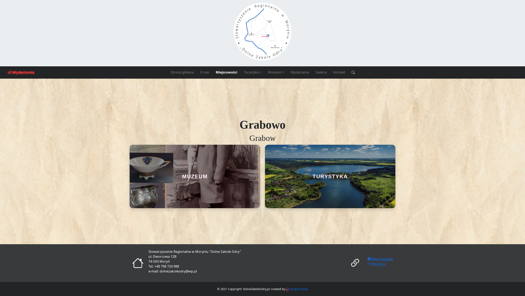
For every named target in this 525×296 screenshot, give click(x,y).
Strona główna (182, 72)
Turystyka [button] (251, 72)
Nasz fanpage (382, 259)
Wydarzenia (300, 72)
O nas (204, 72)
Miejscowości (226, 72)
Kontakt (339, 72)
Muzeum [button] (275, 72)
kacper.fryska (298, 289)
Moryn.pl (378, 264)
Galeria (321, 72)
